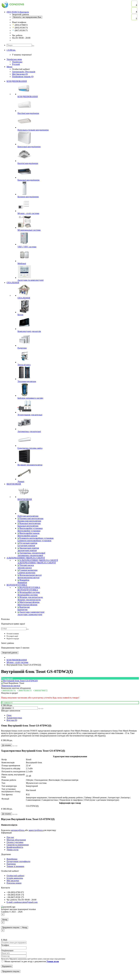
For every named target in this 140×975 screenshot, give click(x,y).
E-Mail (4, 940)
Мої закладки (13, 880)
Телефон (5, 945)
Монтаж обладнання (16, 840)
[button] (11, 50)
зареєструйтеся (36, 830)
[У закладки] (39, 708)
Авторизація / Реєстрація (23, 71)
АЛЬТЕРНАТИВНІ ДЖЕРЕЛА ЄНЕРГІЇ (26, 558)
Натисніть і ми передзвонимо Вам (27, 17)
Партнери (11, 864)
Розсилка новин (14, 883)
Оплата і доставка (15, 842)
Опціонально (7, 950)
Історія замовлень (15, 878)
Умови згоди (12, 849)
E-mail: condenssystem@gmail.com (22, 902)
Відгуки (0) (12, 720)
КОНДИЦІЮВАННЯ (17, 81)
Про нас (10, 837)
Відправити (6, 966)
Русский (16, 64)
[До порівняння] (42, 708)
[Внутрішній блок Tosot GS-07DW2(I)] (19, 681)
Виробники (12, 859)
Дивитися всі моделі (10, 685)
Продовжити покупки (10, 927)
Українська (17, 62)
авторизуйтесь (18, 830)
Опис (9, 715)
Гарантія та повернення (18, 845)
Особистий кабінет (15, 875)
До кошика (6, 708)
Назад (4, 920)
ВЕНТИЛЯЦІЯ (14, 484)
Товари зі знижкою (15, 866)
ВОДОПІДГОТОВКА (17, 585)
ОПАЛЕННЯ (13, 282)
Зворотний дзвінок (9, 653)
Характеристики (14, 718)
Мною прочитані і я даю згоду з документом (31, 961)
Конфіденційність (15, 847)
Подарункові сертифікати (18, 861)
